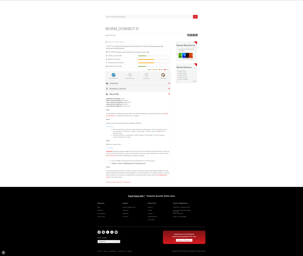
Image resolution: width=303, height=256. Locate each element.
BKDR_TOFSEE (183, 75)
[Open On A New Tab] (194, 35)
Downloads (126, 213)
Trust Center (151, 220)
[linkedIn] (196, 35)
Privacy (99, 251)
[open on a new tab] (107, 232)
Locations (150, 213)
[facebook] (191, 35)
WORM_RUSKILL (183, 73)
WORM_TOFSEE (183, 77)
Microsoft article (111, 155)
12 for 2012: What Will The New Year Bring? (185, 49)
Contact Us (125, 210)
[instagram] (111, 232)
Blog (99, 207)
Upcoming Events (152, 216)
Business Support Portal (129, 207)
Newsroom (100, 210)
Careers (150, 210)
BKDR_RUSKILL (183, 71)
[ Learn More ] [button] (110, 126)
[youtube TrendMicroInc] (116, 232)
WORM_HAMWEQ (183, 79)
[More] (194, 81)
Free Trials (125, 216)
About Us (150, 207)
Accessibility (112, 251)
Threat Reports (101, 213)
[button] (138, 88)
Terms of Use (121, 251)
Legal (105, 251)
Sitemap (130, 251)
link (160, 131)
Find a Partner (101, 216)
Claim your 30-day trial (183, 240)
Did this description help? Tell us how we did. (118, 182)
